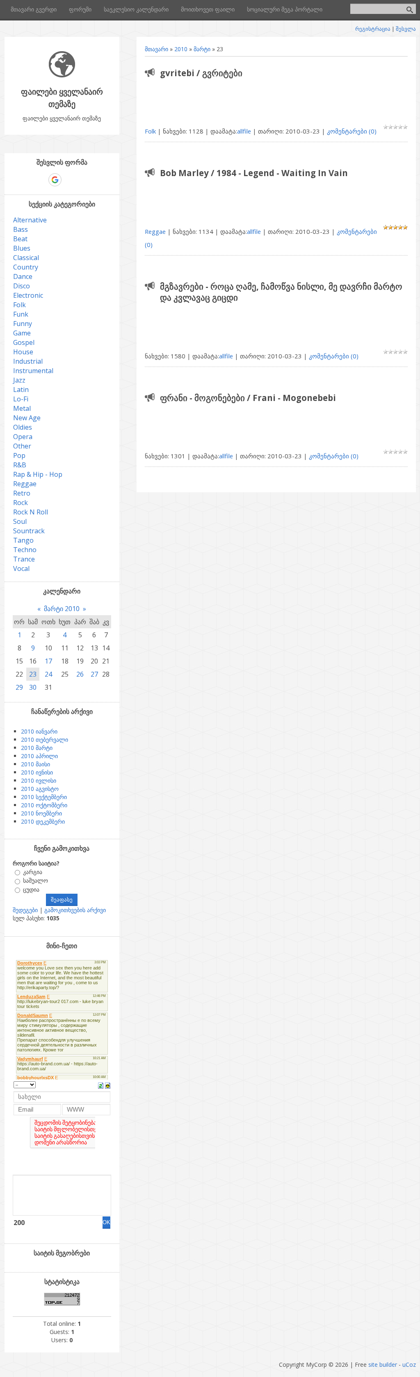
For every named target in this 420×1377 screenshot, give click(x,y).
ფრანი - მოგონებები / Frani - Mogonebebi (248, 397)
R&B (19, 464)
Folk (150, 131)
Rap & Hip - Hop (37, 474)
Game (22, 332)
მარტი (202, 49)
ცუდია (31, 889)
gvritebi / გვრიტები (201, 73)
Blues (21, 248)
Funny (22, 323)
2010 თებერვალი (44, 739)
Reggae (155, 231)
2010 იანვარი (39, 731)
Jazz (19, 380)
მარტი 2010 (62, 608)
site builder (382, 1364)
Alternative (30, 219)
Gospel (23, 342)
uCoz (409, 1364)
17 (48, 661)
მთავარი (156, 49)
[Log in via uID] (27, 180)
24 (48, 674)
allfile (244, 131)
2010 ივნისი (37, 772)
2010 (180, 49)
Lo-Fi (20, 398)
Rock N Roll (30, 511)
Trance (24, 559)
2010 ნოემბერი (41, 813)
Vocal (21, 568)
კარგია (32, 872)
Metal (22, 408)
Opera (22, 436)
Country (25, 267)
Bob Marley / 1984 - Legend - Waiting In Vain (254, 173)
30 (33, 687)
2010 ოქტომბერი (44, 805)
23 (33, 674)
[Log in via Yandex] (97, 180)
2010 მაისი (35, 764)
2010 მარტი (36, 748)
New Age (27, 417)
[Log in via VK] (69, 180)
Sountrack (29, 530)
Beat (20, 238)
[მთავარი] (62, 75)
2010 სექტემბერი (44, 797)
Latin (21, 389)
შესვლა (406, 28)
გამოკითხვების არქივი (75, 910)
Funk (20, 314)
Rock (20, 502)
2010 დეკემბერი (43, 821)
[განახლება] (100, 1084)
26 (80, 674)
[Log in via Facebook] (40, 180)
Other (22, 446)
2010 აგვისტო (40, 789)
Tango (23, 540)
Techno (25, 549)
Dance (22, 276)
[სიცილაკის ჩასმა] (107, 1084)
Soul (20, 521)
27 (94, 674)
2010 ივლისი (38, 780)
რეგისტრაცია (372, 28)
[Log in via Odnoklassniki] (83, 180)
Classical (26, 257)
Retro (21, 493)
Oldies (22, 427)
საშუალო (35, 881)
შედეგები (25, 910)
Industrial (28, 361)
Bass (20, 229)
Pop (19, 455)
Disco (21, 285)
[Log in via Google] (55, 179)
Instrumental (33, 370)
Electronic (28, 295)
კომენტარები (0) (352, 131)
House (23, 351)
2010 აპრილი (39, 756)
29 (19, 687)
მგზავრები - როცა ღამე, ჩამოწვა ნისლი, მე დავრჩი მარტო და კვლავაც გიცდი (281, 292)
